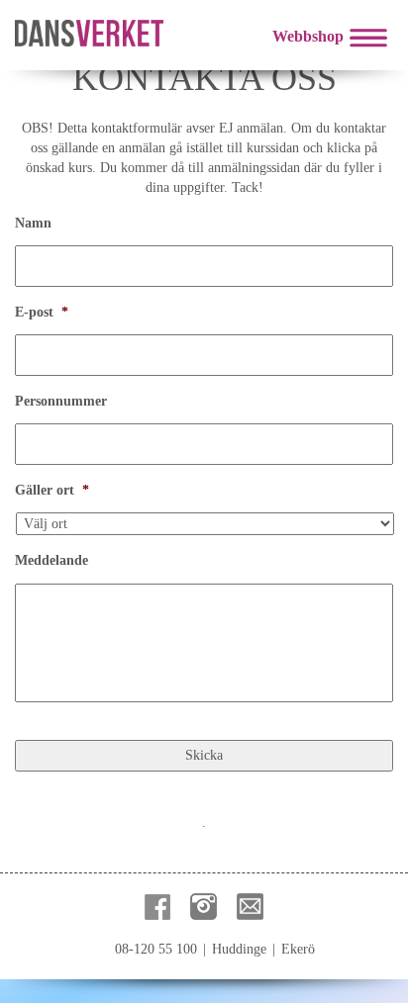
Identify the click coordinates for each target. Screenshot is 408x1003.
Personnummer (61, 401)
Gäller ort (52, 490)
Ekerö (298, 949)
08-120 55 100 (156, 949)
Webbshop (308, 36)
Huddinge (239, 949)
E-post (41, 312)
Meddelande (51, 560)
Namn (33, 223)
